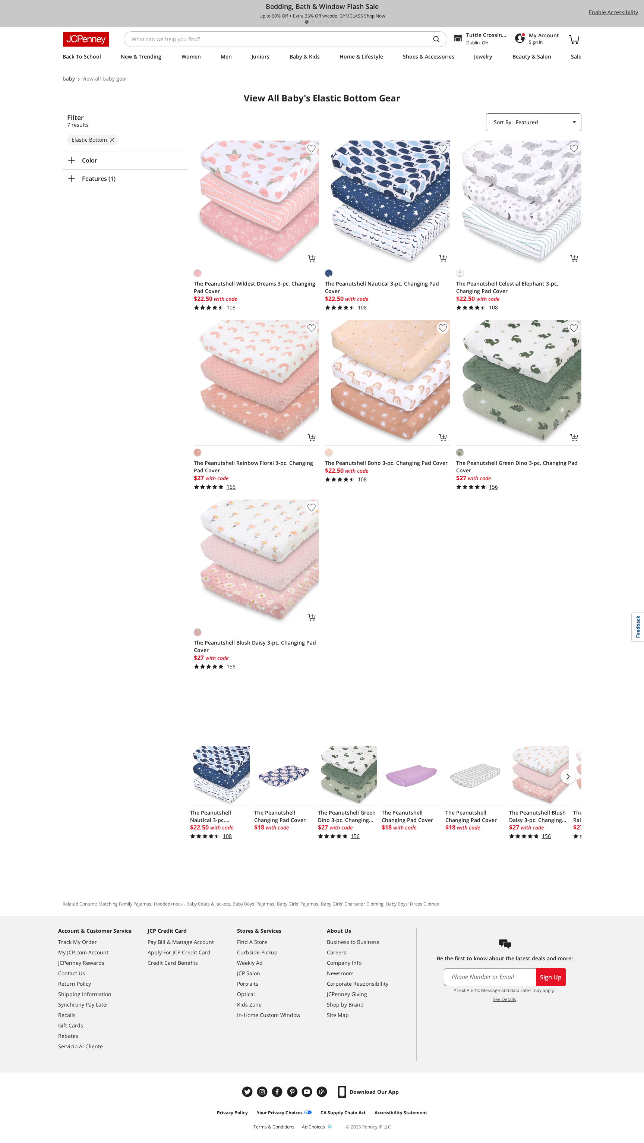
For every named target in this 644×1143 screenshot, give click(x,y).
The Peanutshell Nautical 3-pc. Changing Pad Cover (382, 287)
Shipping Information (84, 994)
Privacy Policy (232, 1112)
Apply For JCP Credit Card (179, 952)
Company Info (344, 962)
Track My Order (77, 941)
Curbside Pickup (257, 952)
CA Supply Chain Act (343, 1112)
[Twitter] (248, 1091)
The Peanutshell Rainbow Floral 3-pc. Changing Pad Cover (253, 466)
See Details (504, 999)
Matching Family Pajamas (124, 904)
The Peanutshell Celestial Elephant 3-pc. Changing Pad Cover (507, 287)
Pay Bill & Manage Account (181, 941)
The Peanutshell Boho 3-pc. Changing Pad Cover (386, 462)
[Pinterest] (292, 1091)
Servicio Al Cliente (80, 1046)
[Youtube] (307, 1091)
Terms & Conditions (273, 1127)
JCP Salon (248, 973)
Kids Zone (249, 1004)
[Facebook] (278, 1091)
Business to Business (353, 941)
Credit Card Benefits (173, 962)
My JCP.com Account (83, 952)
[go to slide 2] (313, 22)
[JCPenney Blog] (322, 1091)
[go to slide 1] (307, 22)
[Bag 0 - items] (573, 39)
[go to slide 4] (327, 22)
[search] (439, 39)
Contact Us (71, 973)
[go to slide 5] (333, 22)
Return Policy (74, 983)
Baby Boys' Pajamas (253, 904)
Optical (246, 994)
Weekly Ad (250, 962)
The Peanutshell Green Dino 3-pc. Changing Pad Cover (517, 466)
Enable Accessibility (613, 12)
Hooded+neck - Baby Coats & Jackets (192, 904)
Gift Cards (70, 1025)
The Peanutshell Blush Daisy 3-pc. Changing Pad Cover (255, 646)
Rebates (68, 1035)
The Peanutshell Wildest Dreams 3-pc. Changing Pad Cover (254, 287)
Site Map (338, 1014)
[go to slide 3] (320, 22)
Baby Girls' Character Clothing (352, 904)
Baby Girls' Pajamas (297, 904)
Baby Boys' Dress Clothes (412, 904)
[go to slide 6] (340, 22)
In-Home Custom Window (268, 1014)
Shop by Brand (345, 1004)
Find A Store (252, 941)
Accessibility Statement (401, 1112)
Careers (336, 952)
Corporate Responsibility (357, 983)
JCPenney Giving (347, 994)
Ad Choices (313, 1127)
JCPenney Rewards (81, 962)
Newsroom (340, 973)
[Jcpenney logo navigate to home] (86, 39)
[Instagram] (263, 1091)
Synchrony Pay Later (83, 1004)
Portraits (247, 983)
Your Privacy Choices (280, 1112)
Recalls (67, 1014)
